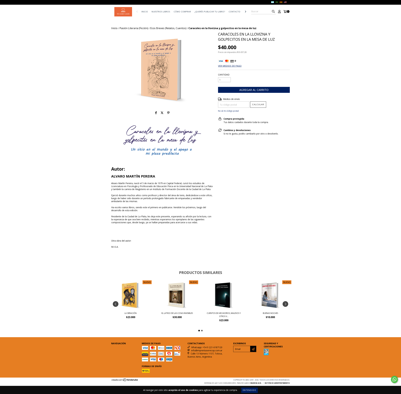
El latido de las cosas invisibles (177, 313)
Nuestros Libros (161, 11)
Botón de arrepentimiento (277, 383)
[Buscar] (273, 11)
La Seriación (131, 313)
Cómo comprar (182, 11)
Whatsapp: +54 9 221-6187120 (206, 347)
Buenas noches (270, 313)
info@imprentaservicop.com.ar (206, 350)
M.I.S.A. (114, 246)
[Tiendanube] (125, 381)
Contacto (234, 11)
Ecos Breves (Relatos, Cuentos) (168, 28)
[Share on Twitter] (162, 112)
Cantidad (223, 74)
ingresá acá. (256, 383)
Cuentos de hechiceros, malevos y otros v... (224, 315)
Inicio (144, 11)
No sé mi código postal (228, 111)
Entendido (249, 390)
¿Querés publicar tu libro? (210, 11)
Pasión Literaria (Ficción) (134, 28)
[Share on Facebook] (156, 112)
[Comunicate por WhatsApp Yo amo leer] (394, 379)
